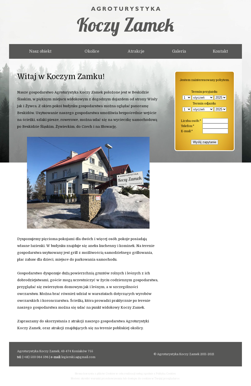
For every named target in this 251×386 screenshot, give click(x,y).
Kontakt (220, 51)
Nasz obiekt (40, 51)
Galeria (179, 51)
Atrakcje (136, 51)
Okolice (92, 51)
